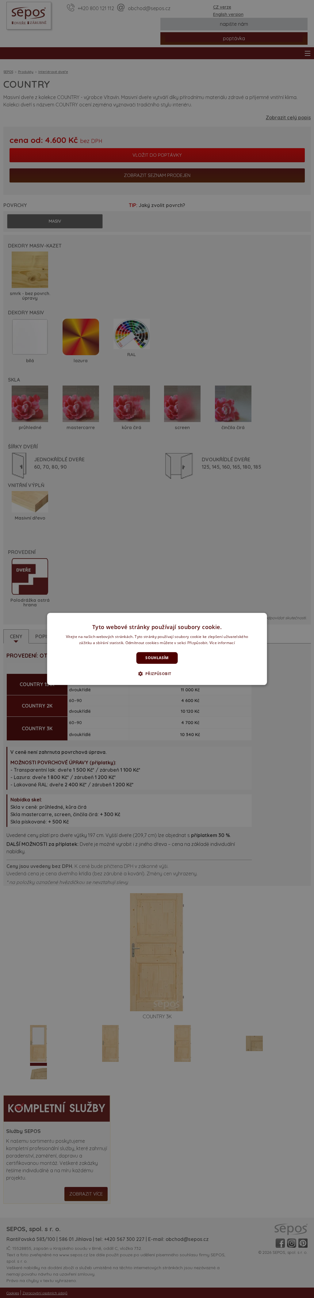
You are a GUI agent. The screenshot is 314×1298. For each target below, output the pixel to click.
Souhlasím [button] (157, 657)
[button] (157, 674)
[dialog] (157, 649)
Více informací (222, 643)
